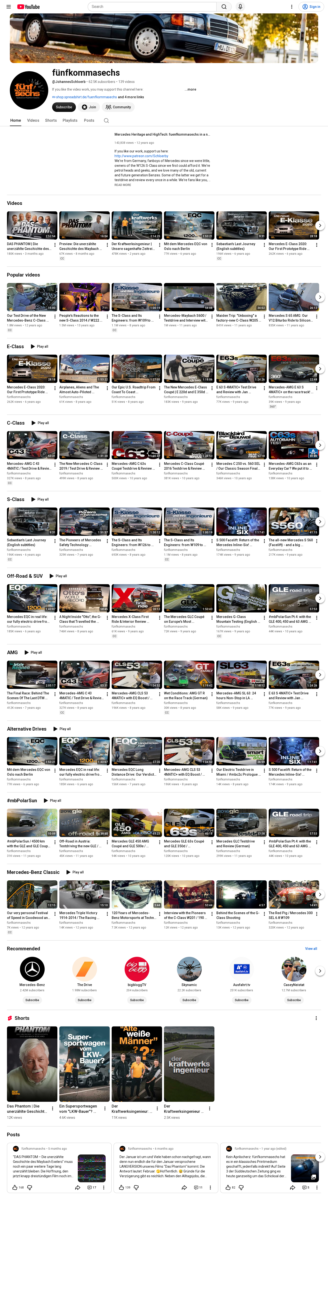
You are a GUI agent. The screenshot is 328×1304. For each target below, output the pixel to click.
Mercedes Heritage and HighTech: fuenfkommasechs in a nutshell (163, 134)
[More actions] (55, 245)
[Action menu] (104, 1187)
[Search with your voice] (240, 7)
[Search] (224, 7)
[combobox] (153, 7)
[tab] (15, 120)
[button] (123, 184)
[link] (59, 1169)
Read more (123, 185)
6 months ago (164, 1148)
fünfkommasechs (19, 397)
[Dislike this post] (29, 1187)
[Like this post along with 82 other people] (228, 1187)
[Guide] (9, 7)
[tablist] (164, 120)
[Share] (78, 1187)
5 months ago (57, 1148)
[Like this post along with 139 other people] (121, 1187)
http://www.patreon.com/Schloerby (141, 156)
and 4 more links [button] (131, 97)
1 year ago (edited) (273, 1148)
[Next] (320, 225)
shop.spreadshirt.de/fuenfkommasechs (86, 97)
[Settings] (292, 7)
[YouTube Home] (28, 6)
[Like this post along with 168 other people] (15, 1187)
